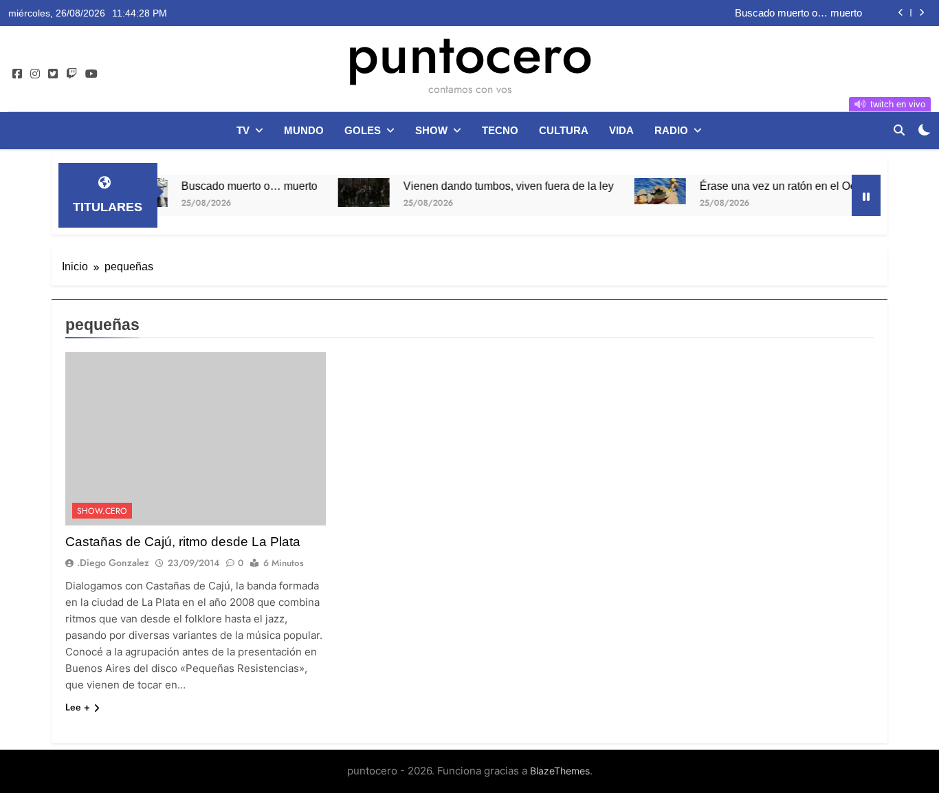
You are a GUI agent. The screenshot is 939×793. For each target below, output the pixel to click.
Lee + (77, 707)
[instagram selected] (35, 74)
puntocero (469, 54)
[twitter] (53, 74)
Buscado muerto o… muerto (798, 13)
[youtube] (91, 74)
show (431, 130)
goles (362, 130)
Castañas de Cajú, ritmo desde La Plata (182, 541)
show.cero (102, 511)
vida (621, 130)
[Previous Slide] (901, 13)
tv (243, 130)
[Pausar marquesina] (866, 195)
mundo (304, 130)
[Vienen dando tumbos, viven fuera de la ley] (345, 192)
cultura (563, 130)
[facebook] (17, 74)
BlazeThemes (560, 770)
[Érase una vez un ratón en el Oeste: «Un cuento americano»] (641, 191)
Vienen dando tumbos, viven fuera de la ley (489, 186)
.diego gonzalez (113, 562)
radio (671, 130)
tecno (500, 130)
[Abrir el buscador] (899, 129)
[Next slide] (921, 13)
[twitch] (71, 74)
